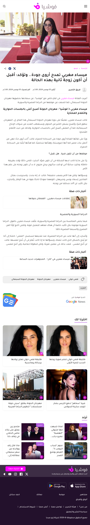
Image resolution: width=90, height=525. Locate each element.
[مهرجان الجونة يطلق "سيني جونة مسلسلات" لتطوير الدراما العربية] (23, 384)
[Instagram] (15, 474)
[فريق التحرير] (84, 90)
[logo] (45, 6)
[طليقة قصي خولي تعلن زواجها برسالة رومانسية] (23, 340)
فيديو (76, 68)
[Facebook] (9, 68)
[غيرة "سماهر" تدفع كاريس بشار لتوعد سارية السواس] (66, 384)
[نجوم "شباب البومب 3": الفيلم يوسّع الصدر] (76, 450)
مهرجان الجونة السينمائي (22, 279)
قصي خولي (73, 279)
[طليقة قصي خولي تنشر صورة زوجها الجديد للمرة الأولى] (66, 340)
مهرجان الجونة (44, 279)
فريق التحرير (74, 90)
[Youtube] (9, 474)
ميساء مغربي (67, 98)
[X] (14, 68)
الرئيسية (84, 68)
